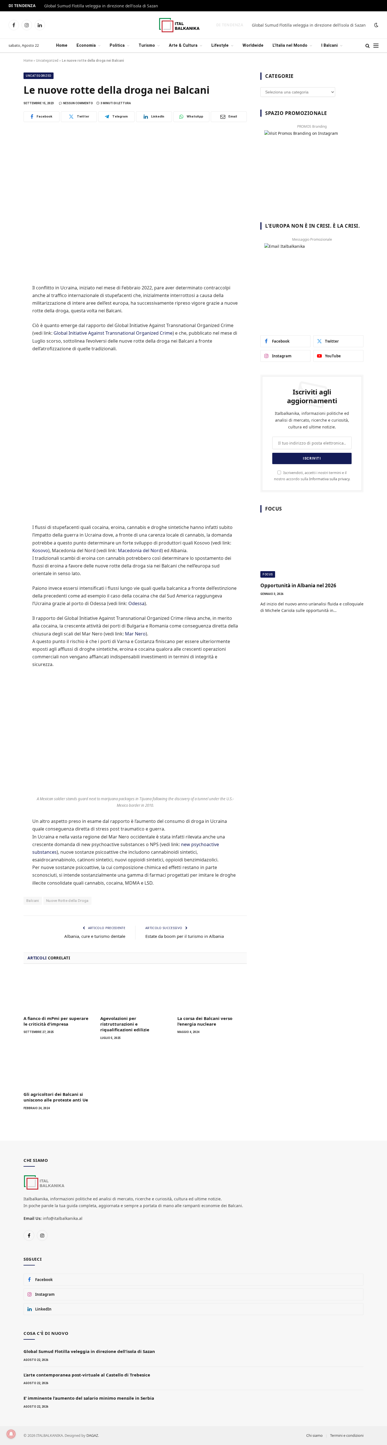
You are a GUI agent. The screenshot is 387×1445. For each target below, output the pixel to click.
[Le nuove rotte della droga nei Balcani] (135, 202)
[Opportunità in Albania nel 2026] (311, 549)
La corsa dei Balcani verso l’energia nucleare (204, 1021)
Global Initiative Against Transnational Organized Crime (113, 333)
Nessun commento (78, 103)
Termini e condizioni (346, 1435)
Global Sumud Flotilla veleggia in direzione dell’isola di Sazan (101, 5)
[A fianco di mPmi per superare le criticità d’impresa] (58, 991)
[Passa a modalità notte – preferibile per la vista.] (376, 25)
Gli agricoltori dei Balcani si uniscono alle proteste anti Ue (56, 1097)
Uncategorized (47, 61)
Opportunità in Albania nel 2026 (298, 585)
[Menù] (376, 45)
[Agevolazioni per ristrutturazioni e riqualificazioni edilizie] (135, 991)
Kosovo (40, 550)
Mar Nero (135, 634)
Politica (117, 45)
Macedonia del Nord (139, 550)
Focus (268, 574)
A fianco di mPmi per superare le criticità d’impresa (56, 1021)
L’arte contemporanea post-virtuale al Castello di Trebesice (87, 1375)
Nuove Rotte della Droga (67, 900)
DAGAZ (92, 1435)
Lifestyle (220, 45)
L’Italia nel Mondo (290, 45)
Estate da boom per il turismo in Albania (184, 936)
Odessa (136, 603)
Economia (86, 45)
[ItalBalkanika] (185, 25)
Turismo (147, 45)
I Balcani (329, 45)
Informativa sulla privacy (329, 479)
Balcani (32, 900)
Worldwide (253, 45)
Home (61, 45)
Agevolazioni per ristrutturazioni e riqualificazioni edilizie (124, 1024)
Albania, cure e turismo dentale (94, 936)
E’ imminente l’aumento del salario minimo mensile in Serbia (89, 1398)
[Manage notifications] (11, 1433)
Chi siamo (314, 1435)
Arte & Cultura (183, 45)
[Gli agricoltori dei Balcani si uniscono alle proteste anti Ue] (58, 1067)
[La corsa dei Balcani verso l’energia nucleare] (212, 991)
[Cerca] (367, 45)
